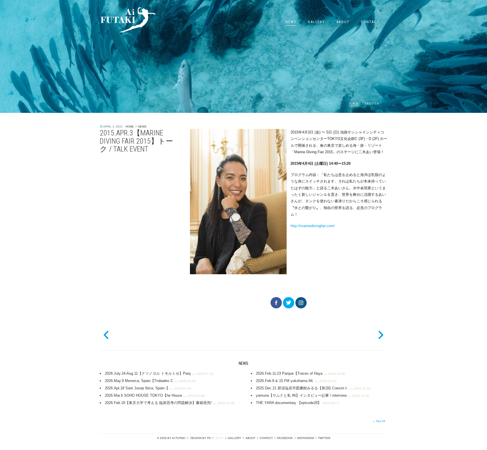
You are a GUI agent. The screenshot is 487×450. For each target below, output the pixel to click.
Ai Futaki (128, 19)
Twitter (324, 438)
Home (129, 126)
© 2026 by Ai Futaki (171, 438)
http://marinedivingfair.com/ (313, 226)
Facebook (285, 438)
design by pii (200, 438)
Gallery (316, 22)
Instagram (305, 438)
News (290, 22)
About (342, 22)
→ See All (378, 421)
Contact (370, 22)
